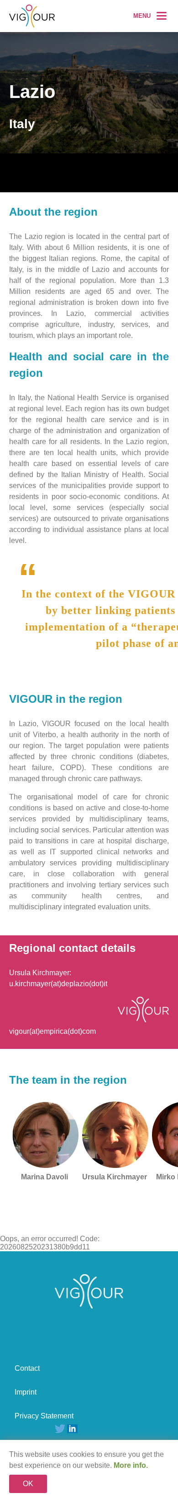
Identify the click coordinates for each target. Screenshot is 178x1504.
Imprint (26, 1392)
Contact (27, 1368)
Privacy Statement (44, 1416)
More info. (131, 1465)
